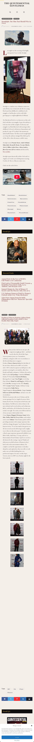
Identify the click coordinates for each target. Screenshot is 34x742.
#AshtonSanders (11, 198)
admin (8, 26)
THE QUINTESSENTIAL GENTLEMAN (17, 4)
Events (5, 314)
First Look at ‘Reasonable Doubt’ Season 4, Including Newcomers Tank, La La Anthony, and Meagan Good (17, 284)
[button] (31, 725)
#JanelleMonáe (22, 202)
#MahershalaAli (24, 205)
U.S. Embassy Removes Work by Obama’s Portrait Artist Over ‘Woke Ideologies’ (16, 294)
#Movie (19, 209)
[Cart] (17, 12)
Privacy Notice (17, 740)
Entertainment (7, 18)
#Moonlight (10, 209)
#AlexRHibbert (11, 195)
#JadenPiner (10, 202)
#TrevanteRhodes (23, 212)
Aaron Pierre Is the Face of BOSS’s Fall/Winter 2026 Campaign (14, 279)
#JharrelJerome (11, 205)
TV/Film (16, 18)
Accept (17, 737)
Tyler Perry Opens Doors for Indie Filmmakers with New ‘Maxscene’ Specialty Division (17, 299)
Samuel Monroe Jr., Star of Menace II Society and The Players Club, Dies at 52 (16, 290)
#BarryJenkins (24, 198)
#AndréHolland (23, 195)
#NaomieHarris (11, 212)
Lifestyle (12, 314)
